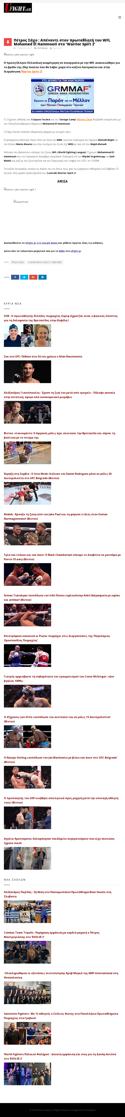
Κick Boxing (42, 48)
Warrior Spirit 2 (31, 71)
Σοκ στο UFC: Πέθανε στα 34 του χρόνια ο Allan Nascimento (43, 356)
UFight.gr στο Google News (41, 242)
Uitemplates (90, 1110)
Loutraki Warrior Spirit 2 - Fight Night (45, 262)
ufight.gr (76, 251)
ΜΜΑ (62, 251)
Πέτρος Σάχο (84, 119)
